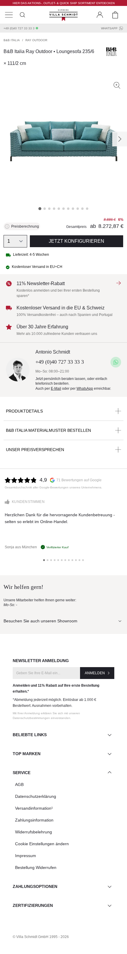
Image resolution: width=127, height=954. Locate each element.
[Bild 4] (54, 208)
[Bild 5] (59, 208)
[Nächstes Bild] (119, 139)
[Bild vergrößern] (116, 85)
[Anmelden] (100, 15)
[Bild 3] (49, 208)
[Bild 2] (44, 208)
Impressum (25, 855)
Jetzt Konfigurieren (76, 241)
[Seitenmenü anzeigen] (9, 15)
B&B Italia (12, 40)
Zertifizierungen (33, 905)
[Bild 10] (82, 208)
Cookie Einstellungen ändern (42, 843)
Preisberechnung (25, 226)
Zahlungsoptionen (35, 886)
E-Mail (56, 388)
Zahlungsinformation (34, 820)
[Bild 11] (87, 208)
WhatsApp (109, 28)
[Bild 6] (63, 208)
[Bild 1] (40, 208)
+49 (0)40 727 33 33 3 (19, 28)
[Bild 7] (68, 208)
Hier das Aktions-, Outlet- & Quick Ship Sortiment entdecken (64, 3)
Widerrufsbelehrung (33, 832)
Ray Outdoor (36, 40)
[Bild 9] (77, 208)
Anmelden (95, 673)
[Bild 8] (73, 208)
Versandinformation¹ (34, 808)
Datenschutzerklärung (35, 796)
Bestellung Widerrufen (35, 867)
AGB (19, 784)
